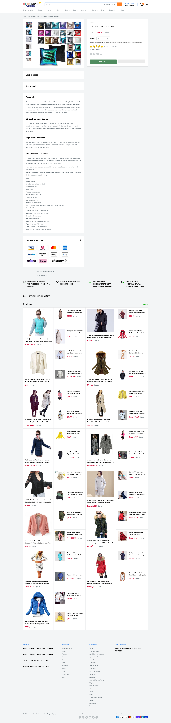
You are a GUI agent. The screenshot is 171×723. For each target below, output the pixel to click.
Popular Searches (94, 657)
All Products (92, 662)
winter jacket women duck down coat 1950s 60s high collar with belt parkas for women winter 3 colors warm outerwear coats (75, 514)
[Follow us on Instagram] (83, 717)
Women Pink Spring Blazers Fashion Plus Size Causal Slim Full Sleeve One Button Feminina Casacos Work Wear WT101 (137, 433)
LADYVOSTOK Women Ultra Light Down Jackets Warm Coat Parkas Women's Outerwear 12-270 (75, 352)
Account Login (93, 665)
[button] (131, 61)
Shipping (91, 683)
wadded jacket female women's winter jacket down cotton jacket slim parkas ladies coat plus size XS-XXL (137, 413)
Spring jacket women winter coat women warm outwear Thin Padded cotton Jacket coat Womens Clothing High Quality (75, 332)
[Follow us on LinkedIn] (96, 717)
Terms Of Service (94, 685)
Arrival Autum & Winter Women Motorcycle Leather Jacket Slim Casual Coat (137, 453)
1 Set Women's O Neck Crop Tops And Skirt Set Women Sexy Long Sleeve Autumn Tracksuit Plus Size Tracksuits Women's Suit (74, 453)
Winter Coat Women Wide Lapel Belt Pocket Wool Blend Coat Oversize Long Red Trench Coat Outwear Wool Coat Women (99, 421)
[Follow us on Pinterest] (86, 717)
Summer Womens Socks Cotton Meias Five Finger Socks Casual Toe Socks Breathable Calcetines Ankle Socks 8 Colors (137, 473)
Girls (74, 10)
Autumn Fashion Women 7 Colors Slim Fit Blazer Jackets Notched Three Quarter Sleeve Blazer (37, 380)
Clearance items (28, 10)
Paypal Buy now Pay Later (96, 654)
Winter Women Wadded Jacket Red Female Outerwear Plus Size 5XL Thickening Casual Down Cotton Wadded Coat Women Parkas (137, 534)
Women (50, 10)
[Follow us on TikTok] (93, 717)
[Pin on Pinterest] (94, 53)
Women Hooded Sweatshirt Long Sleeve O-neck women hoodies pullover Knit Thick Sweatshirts (75, 493)
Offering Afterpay (94, 651)
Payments (92, 677)
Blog (90, 688)
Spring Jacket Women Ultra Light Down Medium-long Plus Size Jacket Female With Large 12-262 (137, 554)
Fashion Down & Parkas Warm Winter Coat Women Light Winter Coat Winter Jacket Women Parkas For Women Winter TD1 (136, 372)
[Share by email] (101, 53)
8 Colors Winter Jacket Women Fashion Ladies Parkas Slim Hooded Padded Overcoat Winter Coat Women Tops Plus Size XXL (75, 433)
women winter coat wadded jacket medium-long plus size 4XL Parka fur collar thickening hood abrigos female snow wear (100, 542)
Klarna (91, 648)
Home (94, 10)
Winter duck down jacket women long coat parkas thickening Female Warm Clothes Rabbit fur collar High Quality (100, 336)
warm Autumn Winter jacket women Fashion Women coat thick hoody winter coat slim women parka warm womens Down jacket (99, 582)
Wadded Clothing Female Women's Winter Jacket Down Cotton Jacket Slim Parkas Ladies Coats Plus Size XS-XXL (74, 372)
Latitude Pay (92, 703)
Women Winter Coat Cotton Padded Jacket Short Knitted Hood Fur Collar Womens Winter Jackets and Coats (75, 614)
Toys (102, 10)
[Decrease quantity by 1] (98, 38)
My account (129, 5)
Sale (122, 10)
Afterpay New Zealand (96, 697)
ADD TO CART (103, 61)
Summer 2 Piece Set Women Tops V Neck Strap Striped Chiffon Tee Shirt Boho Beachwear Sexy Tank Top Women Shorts (137, 574)
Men (58, 10)
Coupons (91, 700)
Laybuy (91, 694)
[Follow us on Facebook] (80, 717)
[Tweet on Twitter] (97, 53)
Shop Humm (92, 706)
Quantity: (92, 38)
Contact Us (92, 674)
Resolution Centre (94, 671)
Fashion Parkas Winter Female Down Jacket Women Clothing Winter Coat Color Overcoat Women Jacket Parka (38, 623)
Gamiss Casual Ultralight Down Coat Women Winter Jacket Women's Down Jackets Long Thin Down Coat (74, 312)
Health (40, 10)
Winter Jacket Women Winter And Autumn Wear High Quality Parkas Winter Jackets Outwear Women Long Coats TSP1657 (75, 534)
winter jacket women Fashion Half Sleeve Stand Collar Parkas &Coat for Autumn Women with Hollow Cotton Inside (75, 574)
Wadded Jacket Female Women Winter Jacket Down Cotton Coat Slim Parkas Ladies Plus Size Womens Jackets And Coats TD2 (37, 461)
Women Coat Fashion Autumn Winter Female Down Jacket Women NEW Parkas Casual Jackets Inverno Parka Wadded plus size (75, 594)
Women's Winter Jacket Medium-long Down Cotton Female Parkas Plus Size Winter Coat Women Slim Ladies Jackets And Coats (74, 554)
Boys (66, 10)
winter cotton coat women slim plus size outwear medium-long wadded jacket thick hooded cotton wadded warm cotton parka (75, 473)
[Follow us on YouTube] (90, 717)
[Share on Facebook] (91, 53)
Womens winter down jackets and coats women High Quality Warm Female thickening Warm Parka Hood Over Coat (136, 493)
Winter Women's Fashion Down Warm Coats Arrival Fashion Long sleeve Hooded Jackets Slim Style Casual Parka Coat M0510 (100, 501)
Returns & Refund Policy (96, 680)
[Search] (119, 4)
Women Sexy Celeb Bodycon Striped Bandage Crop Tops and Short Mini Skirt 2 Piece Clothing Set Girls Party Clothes (37, 582)
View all (145, 304)
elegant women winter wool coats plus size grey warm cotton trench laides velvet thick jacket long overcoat (100, 461)
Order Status (93, 668)
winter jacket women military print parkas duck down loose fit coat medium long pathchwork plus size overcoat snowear (75, 413)
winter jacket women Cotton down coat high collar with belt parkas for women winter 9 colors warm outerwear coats (137, 514)
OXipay (91, 691)
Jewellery (84, 10)
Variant (92, 23)
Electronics (112, 10)
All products (31, 16)
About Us (91, 660)
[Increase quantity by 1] (108, 38)
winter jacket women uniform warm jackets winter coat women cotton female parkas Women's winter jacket (38, 340)
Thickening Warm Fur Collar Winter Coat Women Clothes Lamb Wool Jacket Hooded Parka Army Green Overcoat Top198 (100, 380)
